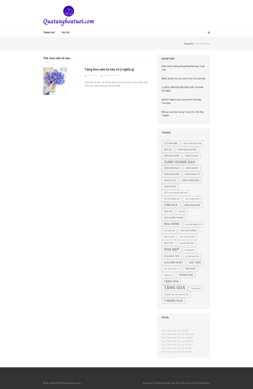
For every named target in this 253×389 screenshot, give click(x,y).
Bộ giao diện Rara (176, 383)
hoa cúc (168, 211)
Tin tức (65, 32)
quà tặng (195, 262)
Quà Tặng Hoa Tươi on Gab (175, 330)
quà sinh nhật (173, 262)
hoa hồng (172, 224)
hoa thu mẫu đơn (187, 237)
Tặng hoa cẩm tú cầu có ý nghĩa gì (109, 69)
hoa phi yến (169, 237)
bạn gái (168, 149)
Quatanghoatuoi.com (71, 383)
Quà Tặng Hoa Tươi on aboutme (178, 341)
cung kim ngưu (172, 168)
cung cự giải (191, 156)
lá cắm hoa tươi (192, 256)
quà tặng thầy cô (172, 269)
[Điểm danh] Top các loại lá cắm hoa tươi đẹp (183, 78)
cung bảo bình (171, 156)
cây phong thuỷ (192, 199)
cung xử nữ (170, 186)
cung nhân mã (171, 174)
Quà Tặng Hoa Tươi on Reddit (177, 351)
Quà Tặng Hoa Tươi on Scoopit (177, 344)
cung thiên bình (190, 180)
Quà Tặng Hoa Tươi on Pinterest (178, 334)
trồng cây (168, 275)
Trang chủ (49, 32)
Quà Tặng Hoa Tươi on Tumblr (177, 348)
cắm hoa (171, 205)
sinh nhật (190, 268)
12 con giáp (171, 143)
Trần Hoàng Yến (111, 76)
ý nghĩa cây (196, 288)
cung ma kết (192, 168)
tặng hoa (171, 281)
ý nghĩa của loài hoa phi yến (176, 295)
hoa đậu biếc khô (186, 243)
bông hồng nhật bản (192, 144)
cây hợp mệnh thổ (172, 199)
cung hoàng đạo (179, 162)
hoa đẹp (171, 249)
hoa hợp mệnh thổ (193, 224)
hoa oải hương (188, 230)
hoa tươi (168, 243)
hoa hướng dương (173, 217)
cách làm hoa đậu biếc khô (175, 193)
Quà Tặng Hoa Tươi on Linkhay (177, 337)
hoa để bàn (189, 250)
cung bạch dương (186, 149)
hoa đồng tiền (171, 256)
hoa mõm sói (169, 231)
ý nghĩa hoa (173, 301)
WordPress (204, 383)
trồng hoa (185, 275)
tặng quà (174, 287)
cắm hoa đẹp (191, 205)
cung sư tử (170, 180)
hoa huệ (181, 212)
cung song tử (192, 174)
